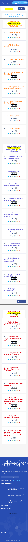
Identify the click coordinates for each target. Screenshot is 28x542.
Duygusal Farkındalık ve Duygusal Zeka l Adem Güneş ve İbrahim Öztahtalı (16, 501)
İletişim (25, 2)
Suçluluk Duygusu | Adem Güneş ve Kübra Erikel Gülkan (16, 489)
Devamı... (20, 301)
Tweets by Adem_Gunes (13, 513)
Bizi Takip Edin (4, 532)
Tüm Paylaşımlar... (5, 505)
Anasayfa (5, 8)
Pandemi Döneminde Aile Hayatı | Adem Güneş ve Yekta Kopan (16, 495)
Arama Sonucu (12, 8)
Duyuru (20, 2)
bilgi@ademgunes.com (13, 477)
